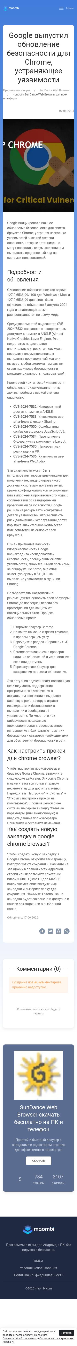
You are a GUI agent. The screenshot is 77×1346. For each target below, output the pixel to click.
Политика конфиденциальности (38, 1275)
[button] (66, 8)
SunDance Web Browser (54, 90)
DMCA (38, 1261)
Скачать (38, 1160)
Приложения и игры (16, 90)
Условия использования (38, 1268)
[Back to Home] (11, 8)
